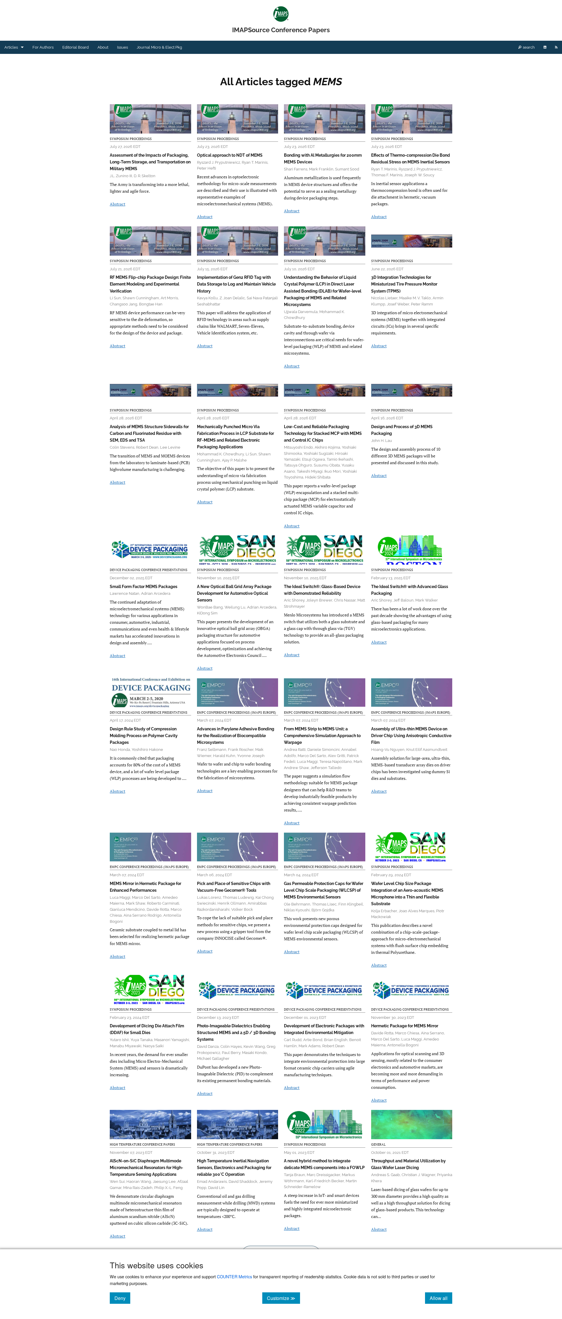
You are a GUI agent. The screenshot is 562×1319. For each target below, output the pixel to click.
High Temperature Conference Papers (142, 1144)
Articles (11, 47)
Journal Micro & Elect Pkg (159, 47)
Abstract (117, 204)
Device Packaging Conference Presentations (148, 570)
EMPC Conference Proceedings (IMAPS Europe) (236, 712)
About (102, 47)
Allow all (441, 1297)
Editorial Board (75, 47)
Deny (122, 1297)
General (378, 1144)
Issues (122, 47)
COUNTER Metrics (234, 1276)
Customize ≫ (283, 1297)
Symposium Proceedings (131, 139)
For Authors (43, 47)
